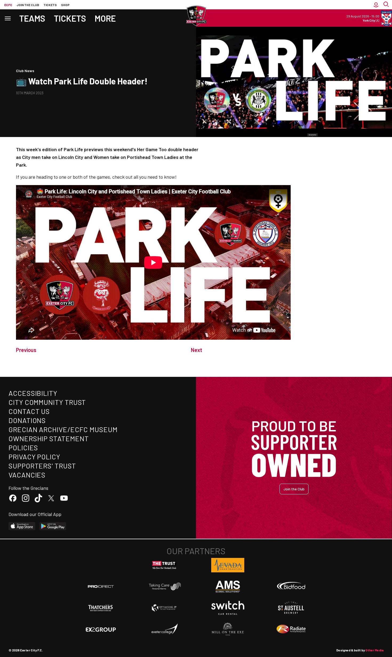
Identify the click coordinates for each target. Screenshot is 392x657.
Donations (27, 420)
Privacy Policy (34, 456)
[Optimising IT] (164, 608)
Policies (23, 447)
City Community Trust (47, 402)
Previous (26, 350)
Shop (65, 5)
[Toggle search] (386, 4)
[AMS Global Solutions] (227, 586)
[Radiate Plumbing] (291, 629)
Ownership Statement (49, 438)
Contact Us (29, 411)
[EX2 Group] (100, 629)
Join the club (28, 5)
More (105, 18)
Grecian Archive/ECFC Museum (63, 429)
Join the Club (294, 489)
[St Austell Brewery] (291, 608)
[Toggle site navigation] (7, 18)
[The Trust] (164, 565)
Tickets (50, 5)
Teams (32, 18)
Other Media (374, 650)
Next (196, 350)
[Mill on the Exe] (227, 629)
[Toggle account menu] (376, 4)
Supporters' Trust (42, 466)
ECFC (8, 5)
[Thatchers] (100, 608)
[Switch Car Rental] (227, 608)
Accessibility (33, 393)
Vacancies (27, 475)
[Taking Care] (164, 586)
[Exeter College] (164, 629)
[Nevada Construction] (227, 565)
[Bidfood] (291, 586)
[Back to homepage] (196, 16)
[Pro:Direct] (100, 586)
